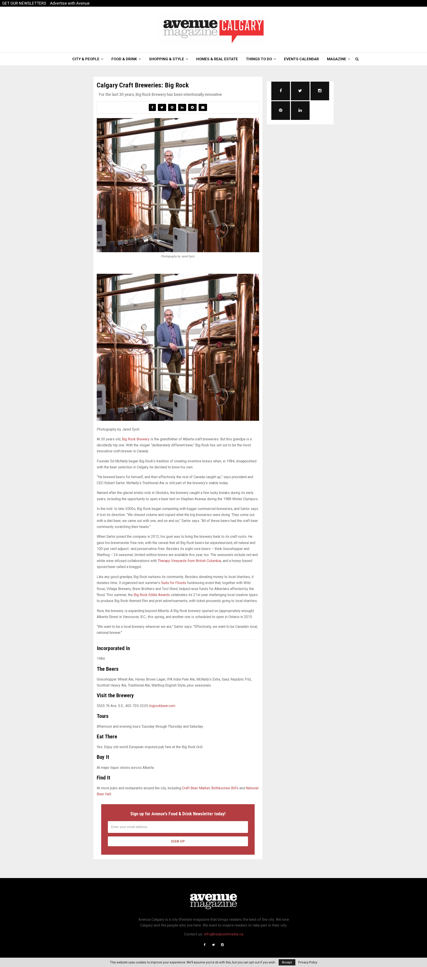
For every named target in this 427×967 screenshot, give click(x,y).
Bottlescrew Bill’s (224, 788)
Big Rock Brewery (135, 439)
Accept (287, 962)
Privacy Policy (307, 962)
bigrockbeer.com (162, 706)
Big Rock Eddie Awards (152, 595)
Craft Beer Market (196, 788)
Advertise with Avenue (70, 3)
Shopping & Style (166, 59)
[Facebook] (204, 945)
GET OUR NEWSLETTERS (24, 3)
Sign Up (178, 841)
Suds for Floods (173, 583)
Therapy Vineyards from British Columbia (189, 561)
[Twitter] (213, 945)
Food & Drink (124, 59)
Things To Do (259, 59)
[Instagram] (222, 945)
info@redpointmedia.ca (223, 934)
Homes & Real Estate (217, 59)
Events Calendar (301, 59)
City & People (85, 59)
